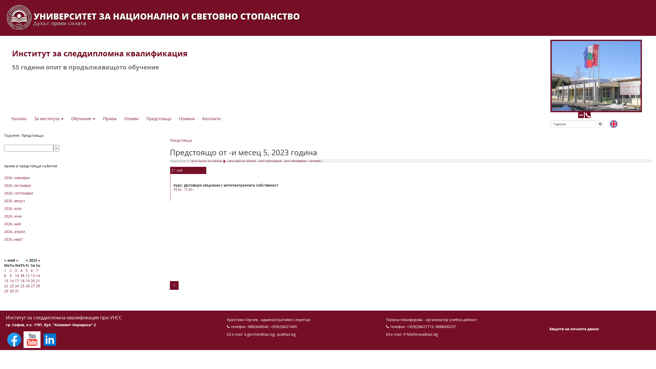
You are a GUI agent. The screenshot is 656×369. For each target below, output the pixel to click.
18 (22, 280)
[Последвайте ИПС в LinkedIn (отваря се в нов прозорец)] (50, 339)
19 (28, 280)
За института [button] (47, 118)
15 (6, 280)
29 (6, 291)
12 (28, 275)
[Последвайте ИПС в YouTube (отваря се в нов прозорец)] (32, 339)
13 (33, 275)
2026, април (14, 231)
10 (17, 275)
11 (22, 275)
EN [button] (581, 115)
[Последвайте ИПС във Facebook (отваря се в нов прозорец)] (15, 339)
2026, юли (13, 208)
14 (38, 275)
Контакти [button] (211, 118)
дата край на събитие (242, 161)
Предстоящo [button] (158, 118)
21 (38, 280)
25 (22, 285)
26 (28, 285)
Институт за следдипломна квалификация (100, 53)
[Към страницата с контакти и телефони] (588, 115)
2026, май (12, 223)
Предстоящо (181, 140)
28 (38, 285)
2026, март (13, 239)
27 (33, 285)
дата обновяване (295, 161)
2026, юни (13, 216)
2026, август (14, 200)
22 (6, 285)
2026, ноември (17, 177)
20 (33, 280)
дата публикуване (270, 161)
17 (17, 280)
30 (12, 291)
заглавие (315, 161)
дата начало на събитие (207, 161)
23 (12, 285)
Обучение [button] (81, 118)
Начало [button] (19, 118)
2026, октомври (17, 185)
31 (17, 291)
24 (17, 285)
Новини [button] (187, 118)
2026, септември (18, 193)
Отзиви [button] (131, 118)
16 (12, 280)
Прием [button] (110, 118)
